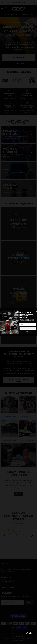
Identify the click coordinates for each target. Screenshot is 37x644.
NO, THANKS (27, 331)
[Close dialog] (36, 312)
